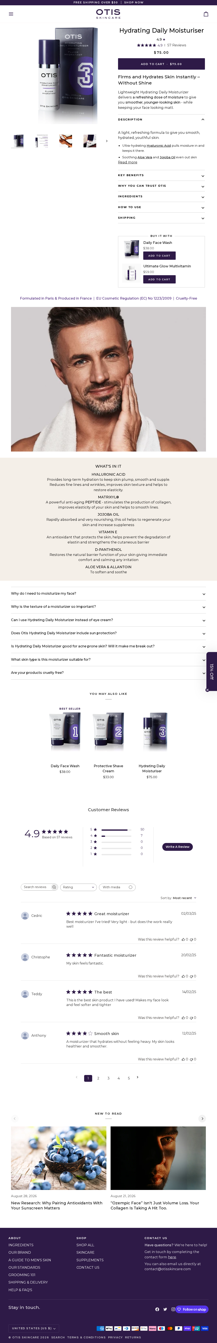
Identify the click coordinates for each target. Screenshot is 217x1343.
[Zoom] (19, 116)
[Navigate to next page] (139, 1077)
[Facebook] (157, 1309)
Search (58, 1337)
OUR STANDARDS (24, 1267)
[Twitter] (165, 1309)
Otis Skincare (25, 1337)
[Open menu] (14, 14)
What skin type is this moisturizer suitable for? (51, 660)
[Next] (202, 1118)
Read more (127, 162)
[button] (211, 671)
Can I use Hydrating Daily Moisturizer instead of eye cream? (62, 620)
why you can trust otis (142, 185)
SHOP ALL (85, 1245)
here (172, 1257)
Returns (133, 1337)
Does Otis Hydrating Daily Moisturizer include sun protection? (64, 633)
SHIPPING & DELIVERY (28, 1282)
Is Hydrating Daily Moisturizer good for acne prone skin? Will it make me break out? (83, 646)
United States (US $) (32, 1328)
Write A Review (177, 847)
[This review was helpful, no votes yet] (183, 939)
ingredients (130, 196)
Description (130, 119)
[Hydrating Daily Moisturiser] (152, 732)
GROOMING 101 (21, 1275)
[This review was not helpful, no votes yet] (191, 939)
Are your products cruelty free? (37, 673)
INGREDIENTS (20, 1245)
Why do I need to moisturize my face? (43, 593)
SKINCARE (86, 1252)
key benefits (131, 175)
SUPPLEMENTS (90, 1260)
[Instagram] (173, 1309)
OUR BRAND (19, 1252)
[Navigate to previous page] (78, 1077)
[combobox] (78, 887)
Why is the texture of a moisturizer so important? (53, 607)
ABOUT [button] (14, 1238)
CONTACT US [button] (156, 1238)
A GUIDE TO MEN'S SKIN (29, 1260)
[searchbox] (35, 887)
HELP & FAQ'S (20, 1290)
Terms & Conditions (86, 1337)
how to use (129, 207)
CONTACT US (88, 1267)
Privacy (115, 1337)
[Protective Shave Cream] (108, 732)
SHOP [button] (82, 1238)
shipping (127, 217)
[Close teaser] (207, 690)
